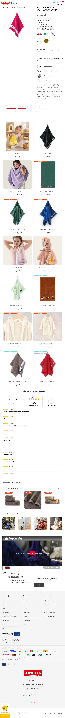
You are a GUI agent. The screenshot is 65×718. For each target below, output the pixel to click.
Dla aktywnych (26, 620)
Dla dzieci (25, 616)
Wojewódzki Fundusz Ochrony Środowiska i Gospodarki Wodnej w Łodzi (12, 641)
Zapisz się (37, 585)
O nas (3, 600)
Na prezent (25, 624)
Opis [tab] (16, 111)
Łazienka (25, 604)
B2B (3, 628)
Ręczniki (25, 600)
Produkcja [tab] (37, 107)
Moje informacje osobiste (50, 604)
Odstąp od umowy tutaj (49, 616)
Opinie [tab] (37, 111)
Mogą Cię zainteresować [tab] (16, 107)
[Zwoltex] (9, 3)
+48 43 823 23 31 (26, 690)
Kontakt (4, 604)
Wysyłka (4, 608)
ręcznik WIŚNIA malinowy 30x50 (41, 50)
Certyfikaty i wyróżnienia (49, 612)
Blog (3, 624)
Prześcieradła (26, 612)
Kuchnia (25, 608)
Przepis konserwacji (48, 608)
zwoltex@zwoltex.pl (27, 695)
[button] (29, 26)
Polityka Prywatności (7, 620)
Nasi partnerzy (5, 612)
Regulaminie (51, 580)
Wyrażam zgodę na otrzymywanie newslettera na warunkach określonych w (47, 579)
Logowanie (46, 600)
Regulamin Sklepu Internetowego (9, 616)
